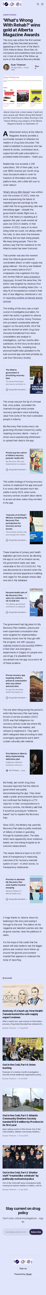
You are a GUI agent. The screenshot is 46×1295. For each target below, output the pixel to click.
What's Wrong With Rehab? (16, 192)
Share (37, 67)
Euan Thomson (18, 64)
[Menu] (42, 4)
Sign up (23, 1268)
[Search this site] (38, 4)
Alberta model (9, 15)
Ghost (29, 1274)
